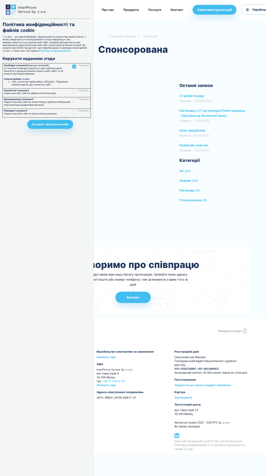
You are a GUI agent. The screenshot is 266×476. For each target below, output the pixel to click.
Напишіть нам (106, 357)
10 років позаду (191, 96)
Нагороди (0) (189, 190)
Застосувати (183, 397)
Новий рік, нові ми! (193, 145)
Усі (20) (185, 171)
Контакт (177, 10)
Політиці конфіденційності (55, 50)
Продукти (131, 10)
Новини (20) (188, 181)
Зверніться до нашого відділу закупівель (202, 385)
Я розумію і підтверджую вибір (50, 124)
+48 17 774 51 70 (113, 381)
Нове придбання (192, 130)
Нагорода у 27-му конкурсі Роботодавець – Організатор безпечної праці (212, 113)
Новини (185, 101)
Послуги (154, 10)
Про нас (108, 10)
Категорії (150, 36)
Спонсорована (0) (193, 200)
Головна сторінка (122, 36)
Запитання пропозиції (214, 10)
